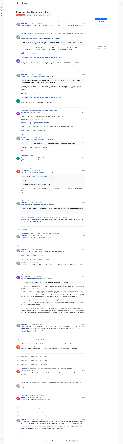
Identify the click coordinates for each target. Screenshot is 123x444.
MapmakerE (23, 397)
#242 (83, 36)
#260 (83, 419)
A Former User (24, 23)
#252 (83, 249)
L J (23, 21)
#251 (83, 235)
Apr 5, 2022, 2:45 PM (37, 202)
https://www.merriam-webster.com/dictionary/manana (35, 124)
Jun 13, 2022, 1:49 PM (35, 276)
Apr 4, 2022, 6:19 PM (35, 112)
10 (62, 440)
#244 (83, 74)
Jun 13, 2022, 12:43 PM (37, 262)
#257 (83, 370)
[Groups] (2, 16)
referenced (27, 245)
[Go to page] (55, 441)
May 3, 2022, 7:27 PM (37, 235)
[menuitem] (121, 2)
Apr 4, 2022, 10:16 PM (41, 157)
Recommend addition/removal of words (49, 38)
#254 (83, 276)
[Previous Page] (46, 441)
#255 (83, 324)
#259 (83, 397)
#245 (83, 100)
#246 (83, 112)
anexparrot (23, 170)
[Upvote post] (78, 29)
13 (73, 440)
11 (66, 440)
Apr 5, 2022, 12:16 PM (35, 170)
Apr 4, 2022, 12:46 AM (36, 60)
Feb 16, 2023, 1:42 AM (33, 370)
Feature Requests (21, 15)
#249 (83, 170)
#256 (83, 346)
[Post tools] (83, 29)
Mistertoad (23, 112)
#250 (83, 202)
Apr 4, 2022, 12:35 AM (37, 23)
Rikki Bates (23, 60)
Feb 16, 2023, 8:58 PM (37, 384)
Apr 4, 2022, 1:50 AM (36, 74)
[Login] (121, 2)
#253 (83, 262)
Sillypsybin (25, 233)
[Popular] (2, 10)
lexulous (25, 343)
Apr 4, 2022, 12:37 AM (37, 36)
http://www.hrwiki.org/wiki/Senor (30, 219)
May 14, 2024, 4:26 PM (37, 419)
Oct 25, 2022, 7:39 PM (34, 346)
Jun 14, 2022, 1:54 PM (37, 324)
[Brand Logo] (22, 3)
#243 (83, 60)
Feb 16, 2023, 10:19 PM (36, 397)
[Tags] (2, 7)
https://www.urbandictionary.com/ (30, 308)
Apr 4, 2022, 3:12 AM (41, 100)
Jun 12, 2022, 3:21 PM (37, 249)
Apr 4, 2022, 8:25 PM (37, 137)
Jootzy (22, 346)
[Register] (121, 4)
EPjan (22, 370)
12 (69, 440)
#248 (83, 157)
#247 (83, 137)
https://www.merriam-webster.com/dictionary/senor (35, 122)
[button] (2, 439)
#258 (83, 384)
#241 (83, 23)
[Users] (2, 13)
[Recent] (2, 4)
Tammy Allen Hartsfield (28, 33)
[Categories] (2, 2)
